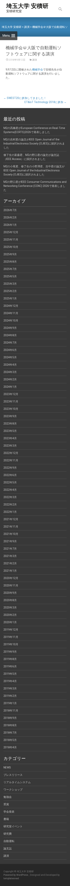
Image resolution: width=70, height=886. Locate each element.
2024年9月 (10, 327)
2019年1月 (10, 703)
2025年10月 (11, 246)
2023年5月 (10, 430)
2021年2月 (10, 563)
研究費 (8, 833)
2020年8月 (10, 600)
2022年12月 (11, 453)
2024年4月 (10, 364)
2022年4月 (10, 489)
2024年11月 (11, 313)
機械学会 (37, 69)
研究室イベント (13, 826)
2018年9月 (10, 717)
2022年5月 (10, 482)
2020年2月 (10, 614)
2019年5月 (10, 673)
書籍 (6, 819)
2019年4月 (10, 681)
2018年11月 (11, 710)
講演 (34, 59)
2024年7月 (10, 342)
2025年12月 (11, 232)
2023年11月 (11, 401)
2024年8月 (10, 335)
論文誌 (8, 848)
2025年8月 (10, 261)
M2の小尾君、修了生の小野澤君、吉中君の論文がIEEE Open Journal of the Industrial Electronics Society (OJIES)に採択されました (34, 170)
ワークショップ (13, 789)
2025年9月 (10, 254)
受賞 (6, 804)
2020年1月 (10, 622)
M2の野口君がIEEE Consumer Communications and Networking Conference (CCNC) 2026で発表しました (35, 186)
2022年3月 (10, 497)
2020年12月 (11, 578)
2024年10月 (11, 320)
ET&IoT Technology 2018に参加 (45, 102)
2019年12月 (11, 629)
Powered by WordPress (16, 875)
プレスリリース (13, 774)
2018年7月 (10, 732)
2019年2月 (10, 695)
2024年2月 (10, 379)
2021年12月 (11, 519)
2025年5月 (10, 276)
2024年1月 (10, 386)
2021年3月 (10, 556)
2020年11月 (11, 585)
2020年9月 (10, 592)
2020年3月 (10, 607)
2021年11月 (11, 526)
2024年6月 (10, 349)
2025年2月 (10, 291)
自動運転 (9, 841)
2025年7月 (10, 269)
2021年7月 (10, 548)
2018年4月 (10, 747)
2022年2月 (10, 504)
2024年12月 (11, 305)
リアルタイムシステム (17, 782)
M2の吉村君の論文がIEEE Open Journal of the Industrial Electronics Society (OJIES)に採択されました (34, 143)
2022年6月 (10, 475)
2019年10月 (11, 644)
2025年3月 (10, 283)
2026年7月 (10, 210)
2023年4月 (10, 438)
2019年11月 (11, 637)
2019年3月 (10, 688)
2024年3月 (10, 372)
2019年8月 (10, 659)
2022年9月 (10, 467)
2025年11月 (11, 239)
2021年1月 (10, 570)
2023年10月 (11, 408)
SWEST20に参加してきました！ (25, 98)
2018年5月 (10, 740)
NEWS (7, 767)
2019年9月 (10, 651)
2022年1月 (10, 511)
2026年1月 (10, 224)
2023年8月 (10, 423)
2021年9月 (10, 541)
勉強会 (8, 796)
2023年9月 (10, 416)
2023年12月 (11, 394)
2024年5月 (10, 357)
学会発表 (9, 811)
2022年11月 (11, 460)
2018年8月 (10, 725)
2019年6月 (10, 666)
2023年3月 (10, 445)
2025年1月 (10, 298)
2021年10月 (11, 533)
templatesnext (11, 878)
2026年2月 (10, 217)
